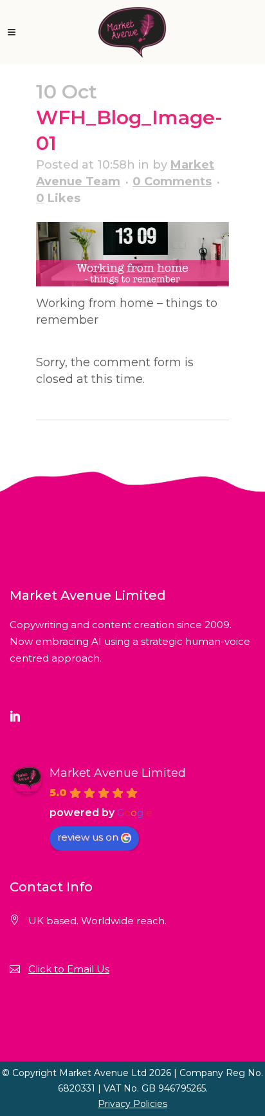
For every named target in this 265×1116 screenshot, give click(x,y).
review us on (87, 837)
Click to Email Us (68, 969)
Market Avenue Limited (118, 773)
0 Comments (172, 181)
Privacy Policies (132, 1104)
